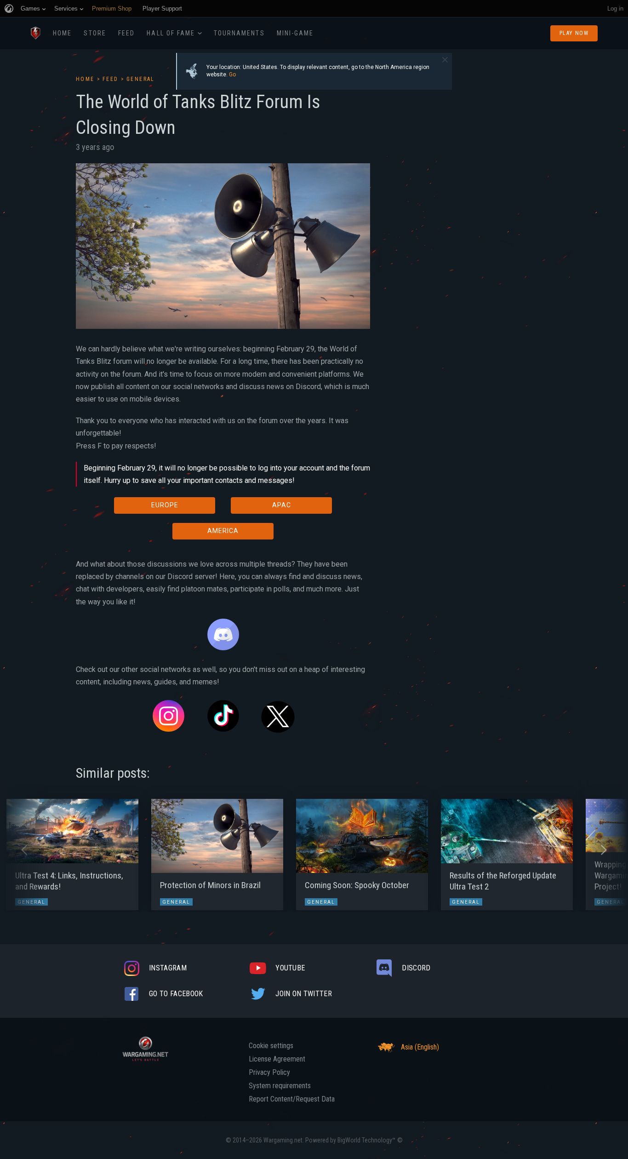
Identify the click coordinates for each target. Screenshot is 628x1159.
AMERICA (223, 530)
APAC (281, 505)
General (140, 79)
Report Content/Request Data (292, 1099)
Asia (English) (420, 1047)
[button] (24, 850)
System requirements (280, 1086)
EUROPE (164, 505)
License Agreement (277, 1059)
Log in (615, 8)
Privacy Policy (269, 1072)
